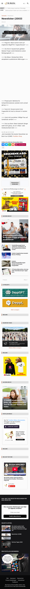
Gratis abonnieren (15, 516)
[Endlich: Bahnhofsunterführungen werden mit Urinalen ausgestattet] (6, 264)
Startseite (4, 15)
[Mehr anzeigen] (3, 147)
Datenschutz (20, 578)
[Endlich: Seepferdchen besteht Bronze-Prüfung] (6, 256)
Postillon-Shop (17, 136)
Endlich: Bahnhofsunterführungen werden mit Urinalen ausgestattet (18, 263)
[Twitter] (6, 144)
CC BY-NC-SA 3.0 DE (10, 586)
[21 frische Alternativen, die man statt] (6, 272)
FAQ (7, 578)
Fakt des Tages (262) (17, 542)
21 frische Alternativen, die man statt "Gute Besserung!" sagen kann (20, 271)
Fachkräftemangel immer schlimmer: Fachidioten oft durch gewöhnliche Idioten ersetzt (19, 247)
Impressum (13, 578)
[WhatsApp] (9, 144)
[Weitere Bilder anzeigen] (15, 347)
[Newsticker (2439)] (6, 536)
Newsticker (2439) (16, 534)
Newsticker (10, 15)
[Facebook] (3, 144)
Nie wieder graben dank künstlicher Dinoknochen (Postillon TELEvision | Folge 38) (13, 479)
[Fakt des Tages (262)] (6, 544)
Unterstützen (21, 580)
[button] (2, 3)
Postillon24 (15, 582)
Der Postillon (15, 584)
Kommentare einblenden (15, 183)
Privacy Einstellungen (11, 580)
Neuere (5, 279)
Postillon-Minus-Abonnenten (16, 420)
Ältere (25, 279)
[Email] (13, 144)
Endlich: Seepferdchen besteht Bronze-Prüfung (20, 254)
